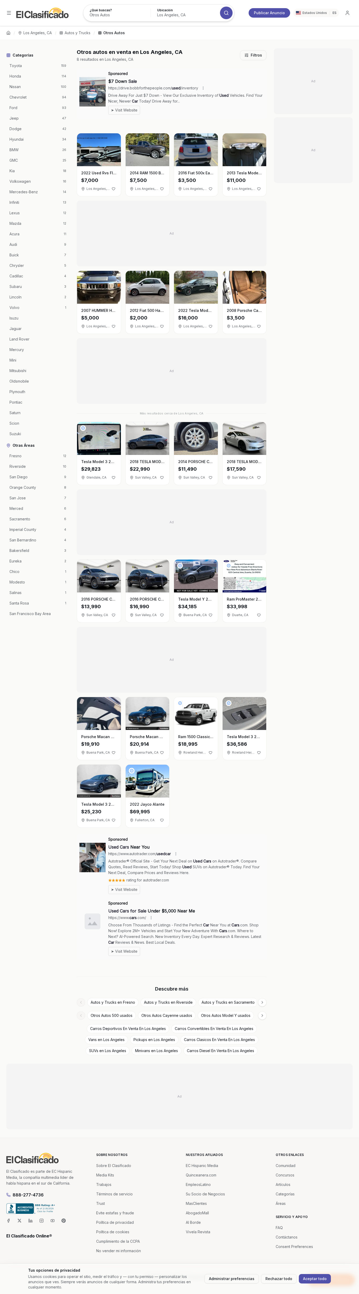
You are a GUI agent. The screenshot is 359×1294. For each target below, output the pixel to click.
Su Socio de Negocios (205, 1194)
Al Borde (193, 1222)
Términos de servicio (114, 1194)
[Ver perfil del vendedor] (83, 428)
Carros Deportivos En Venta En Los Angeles (128, 1028)
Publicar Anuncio (269, 13)
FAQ (279, 1227)
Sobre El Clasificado (113, 1165)
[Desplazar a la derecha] (262, 1002)
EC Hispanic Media (202, 1165)
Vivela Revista (198, 1232)
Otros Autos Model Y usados (225, 1015)
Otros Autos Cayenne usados (166, 1015)
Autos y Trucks (77, 33)
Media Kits (105, 1175)
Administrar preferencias (231, 1278)
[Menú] (9, 13)
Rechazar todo (278, 1278)
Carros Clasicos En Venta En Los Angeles (219, 1039)
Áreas (281, 1203)
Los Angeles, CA (37, 33)
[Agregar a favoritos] (113, 189)
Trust (100, 1203)
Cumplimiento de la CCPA (118, 1241)
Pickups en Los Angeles (154, 1039)
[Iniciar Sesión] (347, 13)
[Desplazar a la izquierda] (81, 1002)
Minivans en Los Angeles (156, 1050)
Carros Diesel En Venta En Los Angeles (220, 1050)
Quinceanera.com (201, 1175)
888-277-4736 (28, 1194)
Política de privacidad (115, 1222)
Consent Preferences (294, 1246)
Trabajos (103, 1184)
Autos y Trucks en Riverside (168, 1002)
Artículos (283, 1184)
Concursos (285, 1175)
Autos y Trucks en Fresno (113, 1002)
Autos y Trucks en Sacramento (228, 1002)
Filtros (256, 55)
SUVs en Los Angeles (107, 1050)
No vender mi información (118, 1251)
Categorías (285, 1194)
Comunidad (285, 1165)
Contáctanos (287, 1237)
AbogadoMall (197, 1213)
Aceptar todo (315, 1278)
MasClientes (196, 1203)
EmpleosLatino (198, 1184)
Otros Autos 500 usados (111, 1015)
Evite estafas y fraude (115, 1213)
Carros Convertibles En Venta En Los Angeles (214, 1028)
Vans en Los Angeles (106, 1039)
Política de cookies (112, 1232)
